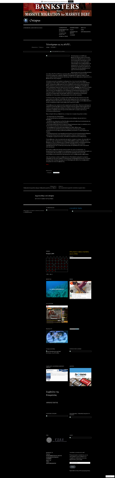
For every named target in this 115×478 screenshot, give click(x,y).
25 (60, 267)
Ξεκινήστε (71, 1)
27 (66, 267)
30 (54, 270)
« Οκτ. (47, 274)
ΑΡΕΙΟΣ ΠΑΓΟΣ (52, 402)
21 (47, 267)
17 (57, 265)
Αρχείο (71, 256)
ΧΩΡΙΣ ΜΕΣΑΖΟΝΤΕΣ (86, 31)
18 (60, 265)
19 (63, 265)
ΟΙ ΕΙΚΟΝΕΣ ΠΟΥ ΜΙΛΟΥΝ (74, 32)
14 (47, 265)
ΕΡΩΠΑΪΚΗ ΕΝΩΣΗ (74, 27)
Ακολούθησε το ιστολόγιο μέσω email (77, 452)
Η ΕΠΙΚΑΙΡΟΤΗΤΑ (63, 27)
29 (50, 270)
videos (82, 29)
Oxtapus (35, 20)
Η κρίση (71, 29)
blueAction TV (49, 452)
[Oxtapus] (57, 9)
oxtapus (47, 47)
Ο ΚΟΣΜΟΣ (72, 35)
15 (50, 265)
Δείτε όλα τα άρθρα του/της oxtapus (44, 198)
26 (63, 267)
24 (57, 267)
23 (54, 267)
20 (66, 265)
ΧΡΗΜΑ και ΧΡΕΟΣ (63, 36)
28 (47, 270)
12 (63, 262)
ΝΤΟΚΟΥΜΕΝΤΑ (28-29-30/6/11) (64, 30)
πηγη (47, 164)
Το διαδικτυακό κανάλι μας (62, 33)
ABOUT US (83, 27)
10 (57, 262)
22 (50, 267)
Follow (72, 466)
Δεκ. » (51, 274)
